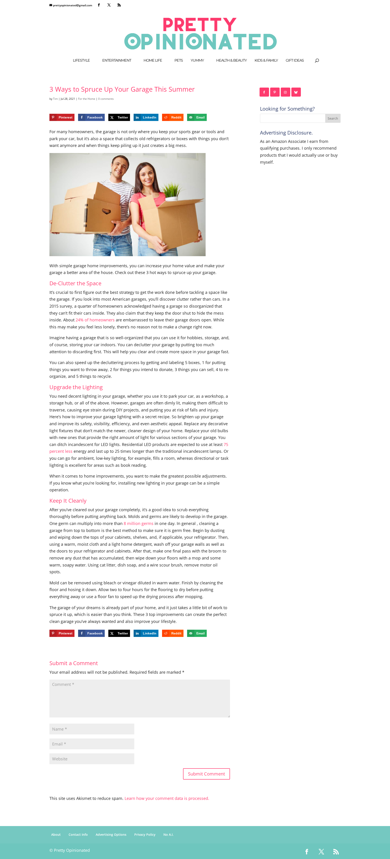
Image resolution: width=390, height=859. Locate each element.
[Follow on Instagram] (285, 92)
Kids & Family (266, 61)
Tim (55, 99)
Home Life (153, 61)
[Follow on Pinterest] (275, 92)
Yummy (197, 61)
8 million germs (138, 523)
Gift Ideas (295, 61)
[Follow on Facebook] (264, 92)
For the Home (86, 99)
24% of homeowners (95, 320)
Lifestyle (81, 61)
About (56, 834)
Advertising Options (111, 834)
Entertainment (116, 61)
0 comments (106, 99)
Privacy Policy (145, 834)
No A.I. (168, 834)
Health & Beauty (231, 61)
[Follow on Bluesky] (296, 92)
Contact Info (78, 834)
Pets (178, 61)
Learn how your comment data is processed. (167, 798)
